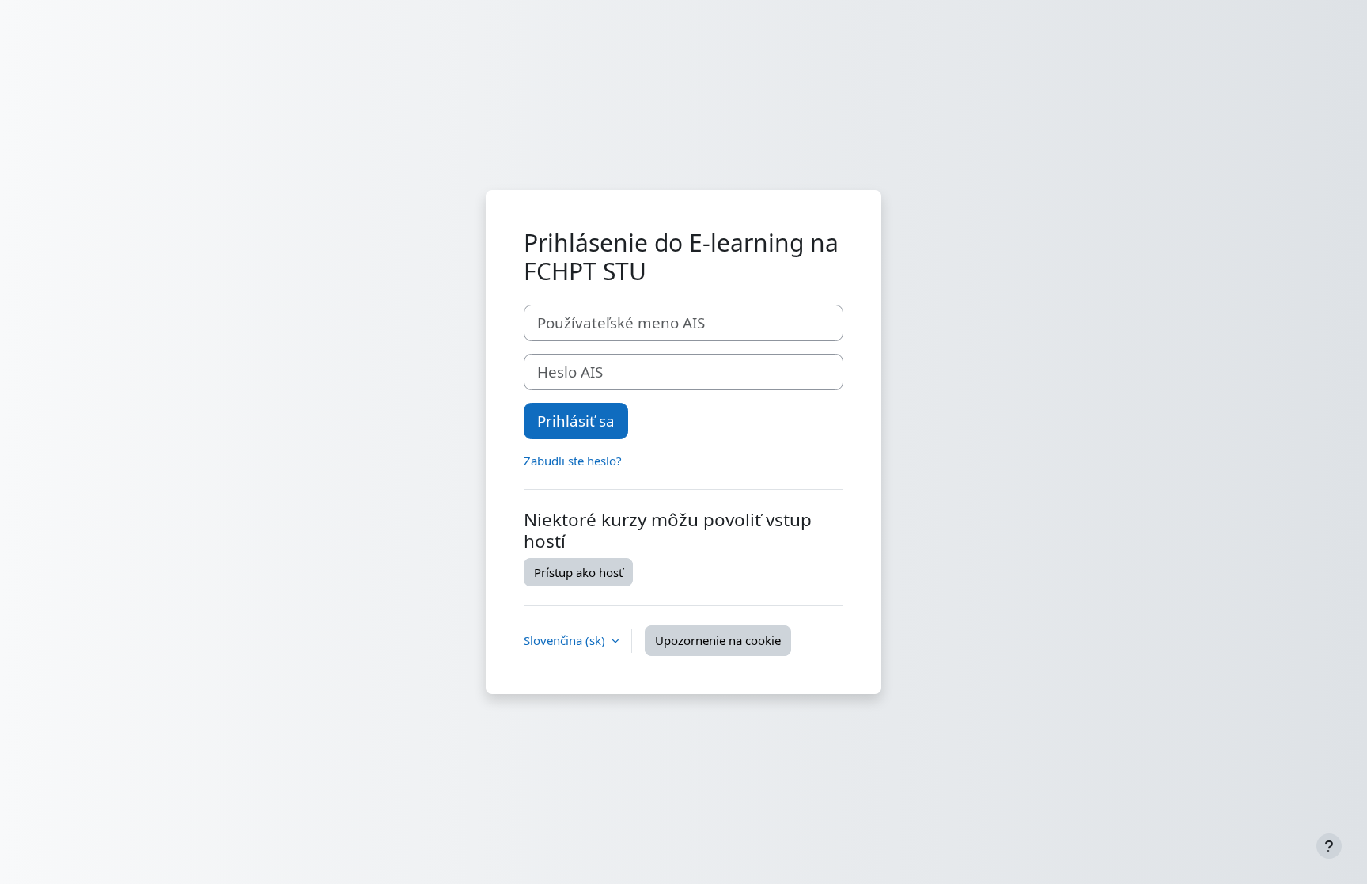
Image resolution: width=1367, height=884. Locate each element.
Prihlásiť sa (576, 421)
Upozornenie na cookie (718, 640)
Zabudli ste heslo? (573, 461)
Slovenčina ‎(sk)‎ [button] (566, 640)
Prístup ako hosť (578, 572)
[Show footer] (1329, 846)
